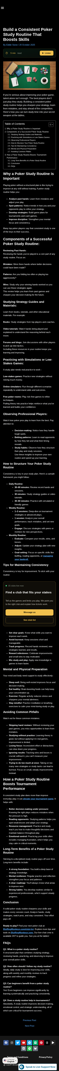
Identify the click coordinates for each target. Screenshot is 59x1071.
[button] (2, 8)
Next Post (29, 1026)
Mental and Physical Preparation (23, 149)
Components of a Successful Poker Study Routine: (28, 132)
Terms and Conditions (17, 1057)
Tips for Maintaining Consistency (23, 146)
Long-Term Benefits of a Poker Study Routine (28, 161)
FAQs (13, 166)
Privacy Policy (45, 1057)
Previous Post (29, 1020)
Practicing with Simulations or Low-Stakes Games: (30, 137)
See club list (29, 620)
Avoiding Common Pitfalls (21, 152)
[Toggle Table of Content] (49, 124)
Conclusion (15, 163)
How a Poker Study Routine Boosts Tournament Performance (26, 156)
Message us (30, 612)
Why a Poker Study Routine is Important (23, 129)
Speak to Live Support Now (40, 1067)
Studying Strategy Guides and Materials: (26, 135)
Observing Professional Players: (23, 140)
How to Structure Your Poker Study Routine (27, 143)
